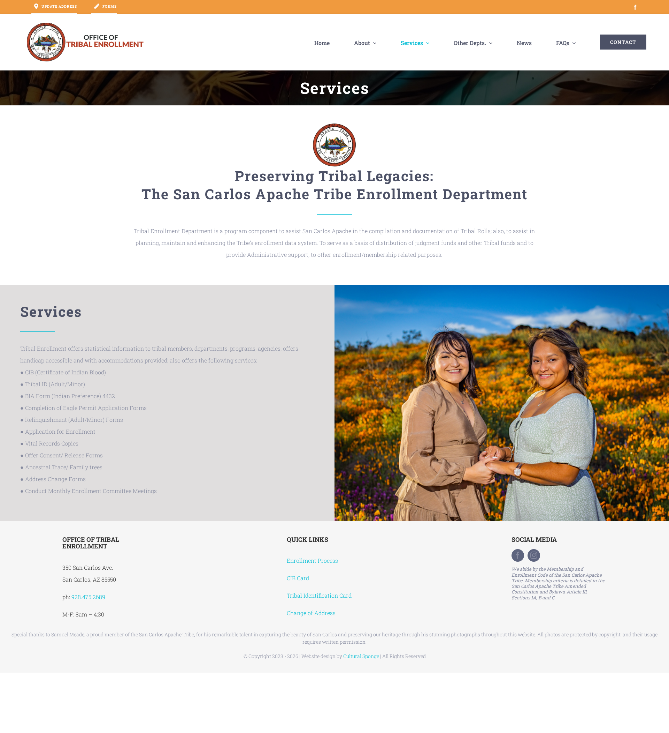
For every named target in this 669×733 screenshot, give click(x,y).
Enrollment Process (312, 560)
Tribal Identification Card (319, 595)
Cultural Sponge (361, 656)
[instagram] (534, 555)
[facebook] (518, 555)
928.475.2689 (88, 596)
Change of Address (311, 612)
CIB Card (298, 578)
